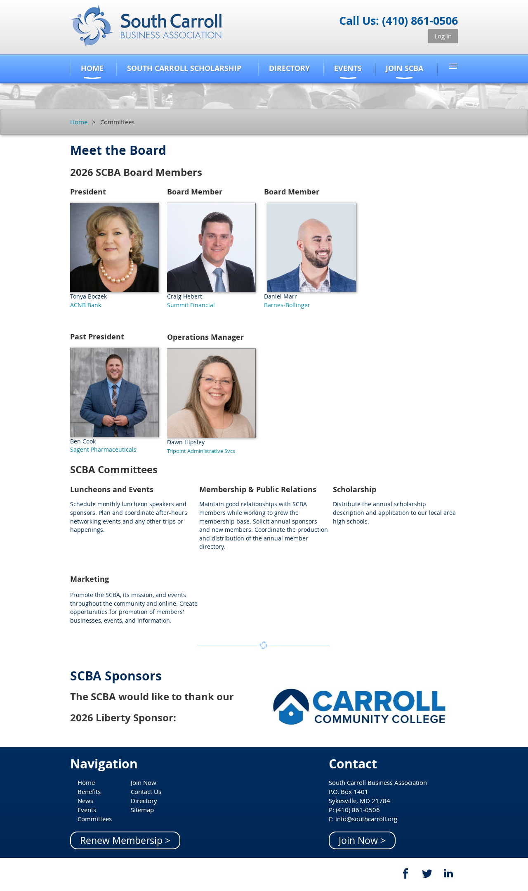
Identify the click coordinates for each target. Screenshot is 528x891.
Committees (95, 819)
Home (78, 122)
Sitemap (142, 810)
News (85, 800)
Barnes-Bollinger (287, 305)
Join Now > (362, 840)
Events (87, 810)
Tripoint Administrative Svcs (201, 451)
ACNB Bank (85, 305)
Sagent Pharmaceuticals (103, 449)
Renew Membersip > (125, 840)
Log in (443, 36)
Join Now (143, 782)
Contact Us (146, 791)
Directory (144, 800)
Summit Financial (191, 305)
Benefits (89, 791)
